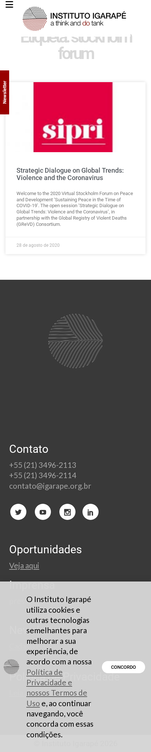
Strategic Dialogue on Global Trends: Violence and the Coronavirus (70, 173)
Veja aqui (24, 565)
